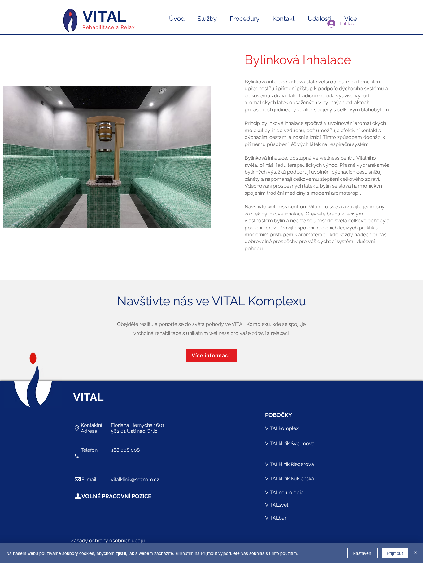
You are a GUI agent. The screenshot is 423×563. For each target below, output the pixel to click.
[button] (207, 18)
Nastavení (363, 553)
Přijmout (395, 553)
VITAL (104, 16)
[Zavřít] (415, 553)
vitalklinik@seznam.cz (135, 479)
